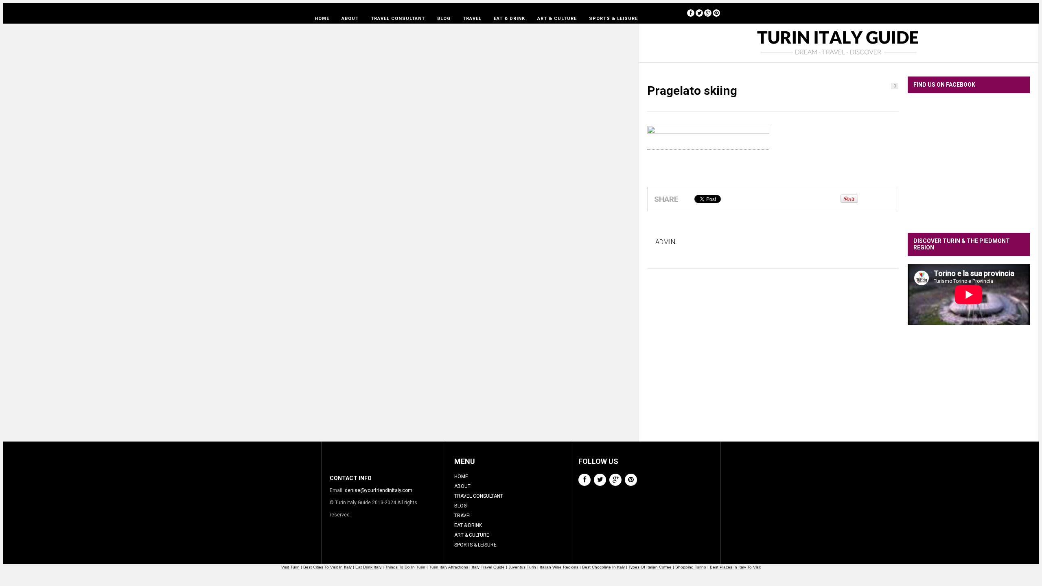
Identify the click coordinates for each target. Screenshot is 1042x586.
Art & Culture (557, 18)
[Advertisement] (969, 389)
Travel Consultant (398, 18)
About (350, 18)
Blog (444, 18)
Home (322, 18)
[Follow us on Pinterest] (716, 13)
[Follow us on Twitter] (699, 13)
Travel (472, 18)
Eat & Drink (509, 18)
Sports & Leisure (613, 18)
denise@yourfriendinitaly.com (378, 490)
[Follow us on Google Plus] (707, 13)
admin (665, 242)
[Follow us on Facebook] (690, 13)
